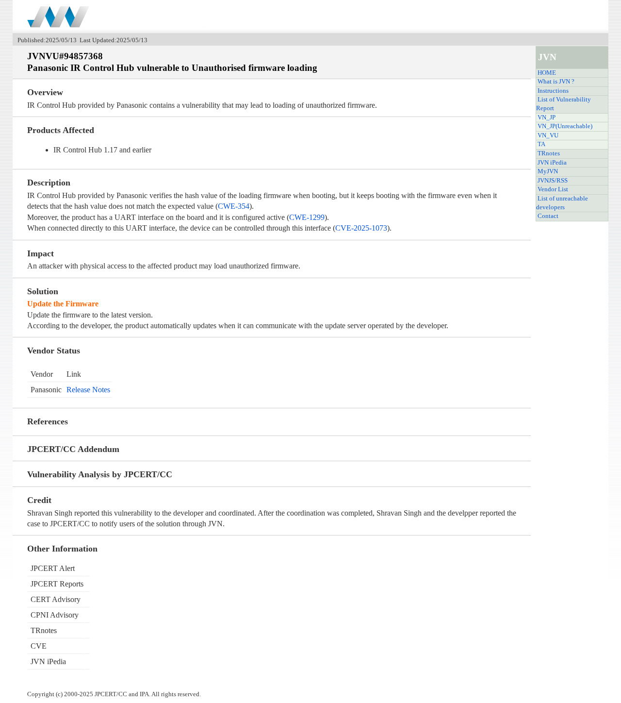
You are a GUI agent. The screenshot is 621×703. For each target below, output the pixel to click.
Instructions (553, 90)
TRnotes (549, 153)
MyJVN (548, 171)
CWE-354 (233, 206)
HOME (547, 72)
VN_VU (548, 135)
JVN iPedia (552, 162)
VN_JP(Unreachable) (565, 126)
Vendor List (553, 189)
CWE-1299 (307, 217)
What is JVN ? (556, 81)
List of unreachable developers (562, 203)
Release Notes (88, 389)
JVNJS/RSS (553, 180)
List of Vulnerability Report (563, 104)
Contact (548, 216)
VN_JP (547, 117)
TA (541, 144)
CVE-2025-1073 (361, 228)
